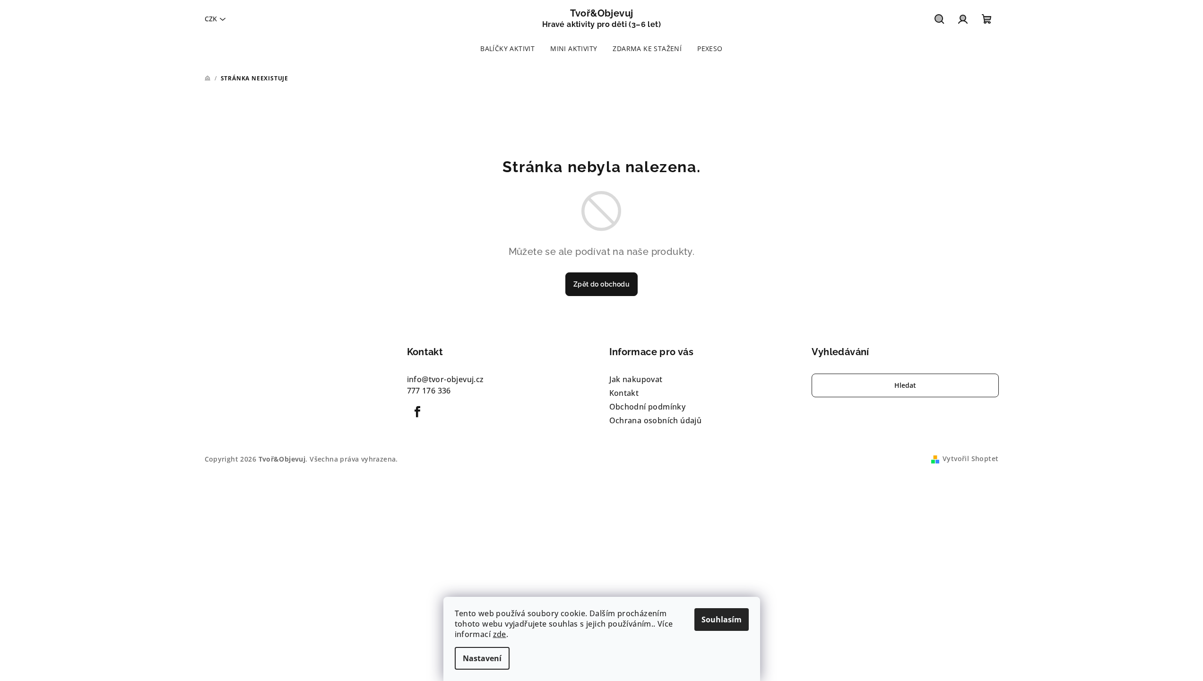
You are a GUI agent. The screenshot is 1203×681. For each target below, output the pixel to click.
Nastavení (482, 658)
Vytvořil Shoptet (970, 458)
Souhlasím (721, 619)
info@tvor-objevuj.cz (445, 379)
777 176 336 (429, 390)
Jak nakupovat (636, 379)
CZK (211, 18)
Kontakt (624, 393)
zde (499, 634)
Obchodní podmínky (647, 407)
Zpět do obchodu (601, 284)
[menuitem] (507, 49)
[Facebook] (418, 412)
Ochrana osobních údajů (655, 420)
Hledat (905, 385)
